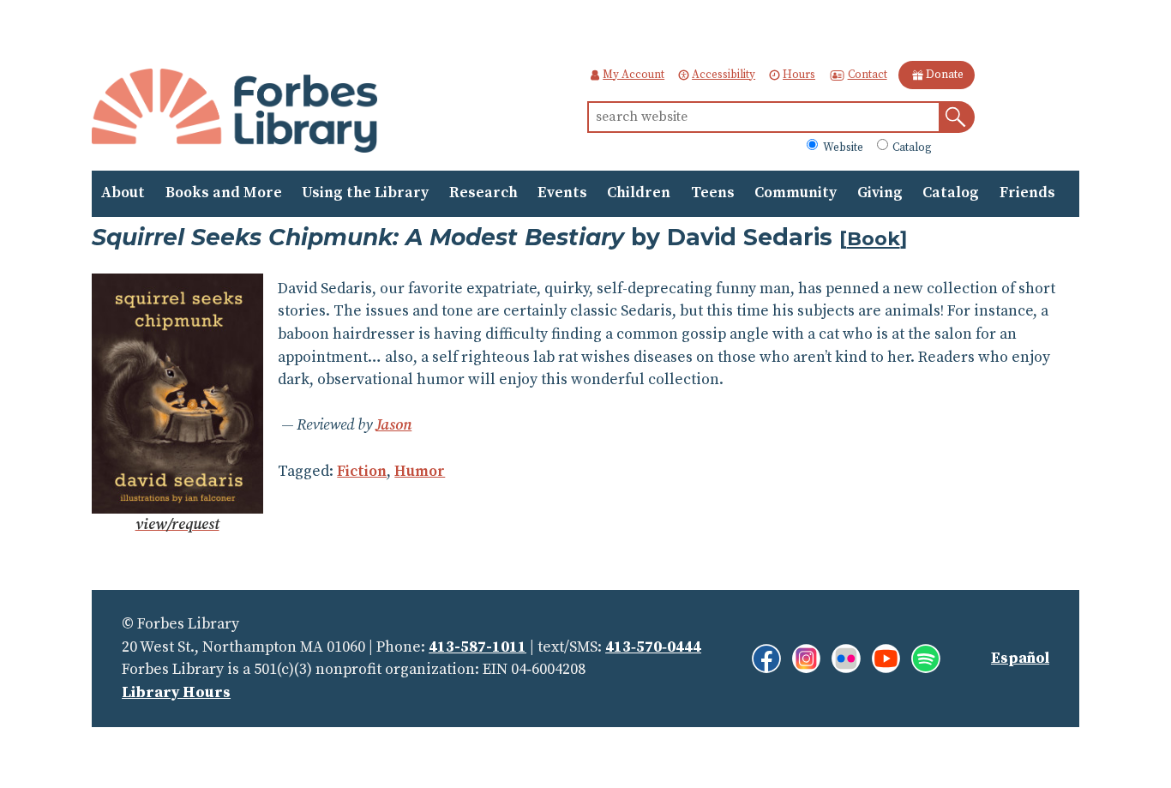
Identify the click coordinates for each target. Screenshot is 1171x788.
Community (795, 192)
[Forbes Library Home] (234, 112)
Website (841, 146)
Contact (867, 74)
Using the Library (365, 192)
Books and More (223, 192)
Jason (393, 425)
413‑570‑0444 (653, 647)
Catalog (911, 146)
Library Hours (176, 692)
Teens (713, 192)
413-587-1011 (477, 647)
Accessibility (723, 74)
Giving (880, 192)
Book (873, 238)
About (123, 192)
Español (1020, 658)
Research (483, 192)
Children (638, 192)
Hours (799, 74)
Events (562, 192)
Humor (419, 471)
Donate (945, 74)
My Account (633, 74)
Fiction (362, 471)
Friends (1027, 192)
